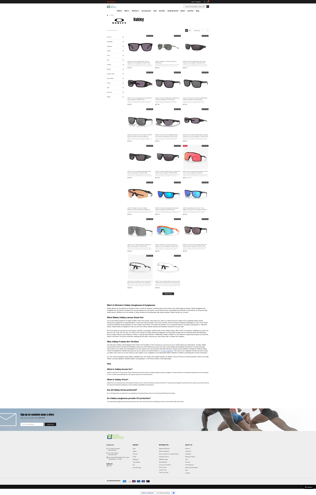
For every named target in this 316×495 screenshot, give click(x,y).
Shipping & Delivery (164, 448)
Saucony (135, 454)
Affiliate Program (163, 459)
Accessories (146, 11)
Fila (134, 465)
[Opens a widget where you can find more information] (308, 487)
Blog (197, 11)
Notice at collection (147, 493)
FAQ (186, 470)
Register (198, 1)
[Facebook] (107, 466)
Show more (168, 294)
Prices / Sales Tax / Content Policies (169, 454)
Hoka (134, 448)
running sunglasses (166, 351)
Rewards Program (190, 456)
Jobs (186, 459)
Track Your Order (163, 472)
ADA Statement (163, 462)
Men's (127, 11)
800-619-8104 (112, 450)
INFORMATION (163, 445)
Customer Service (164, 456)
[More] (122, 10)
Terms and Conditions (171, 465)
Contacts (187, 473)
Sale (155, 11)
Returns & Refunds (164, 451)
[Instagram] (110, 466)
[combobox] (195, 6)
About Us (187, 448)
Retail (183, 11)
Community (188, 454)
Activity (162, 11)
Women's (135, 11)
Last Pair (190, 11)
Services (187, 462)
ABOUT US (188, 445)
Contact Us (188, 451)
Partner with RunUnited (191, 467)
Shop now (50, 424)
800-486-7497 (112, 454)
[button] (186, 30)
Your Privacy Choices (163, 493)
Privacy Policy (171, 467)
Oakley (135, 451)
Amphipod (135, 459)
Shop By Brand (172, 11)
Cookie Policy (171, 470)
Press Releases (189, 465)
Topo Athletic (136, 462)
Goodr (134, 456)
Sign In (193, 1)
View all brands (137, 467)
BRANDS (135, 445)
